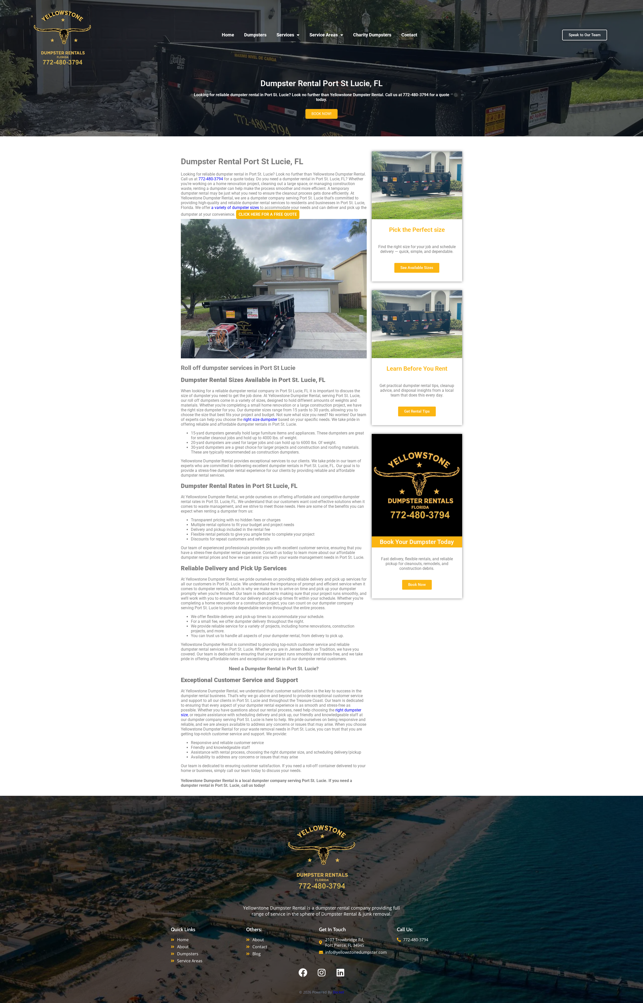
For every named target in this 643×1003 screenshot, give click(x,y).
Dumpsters (255, 34)
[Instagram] (321, 972)
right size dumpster (260, 419)
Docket (338, 992)
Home (228, 34)
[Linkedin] (340, 972)
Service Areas (323, 34)
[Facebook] (302, 972)
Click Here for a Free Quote (268, 214)
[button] (321, 114)
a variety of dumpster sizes (235, 207)
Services (285, 34)
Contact (409, 34)
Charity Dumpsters (372, 34)
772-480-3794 (210, 179)
